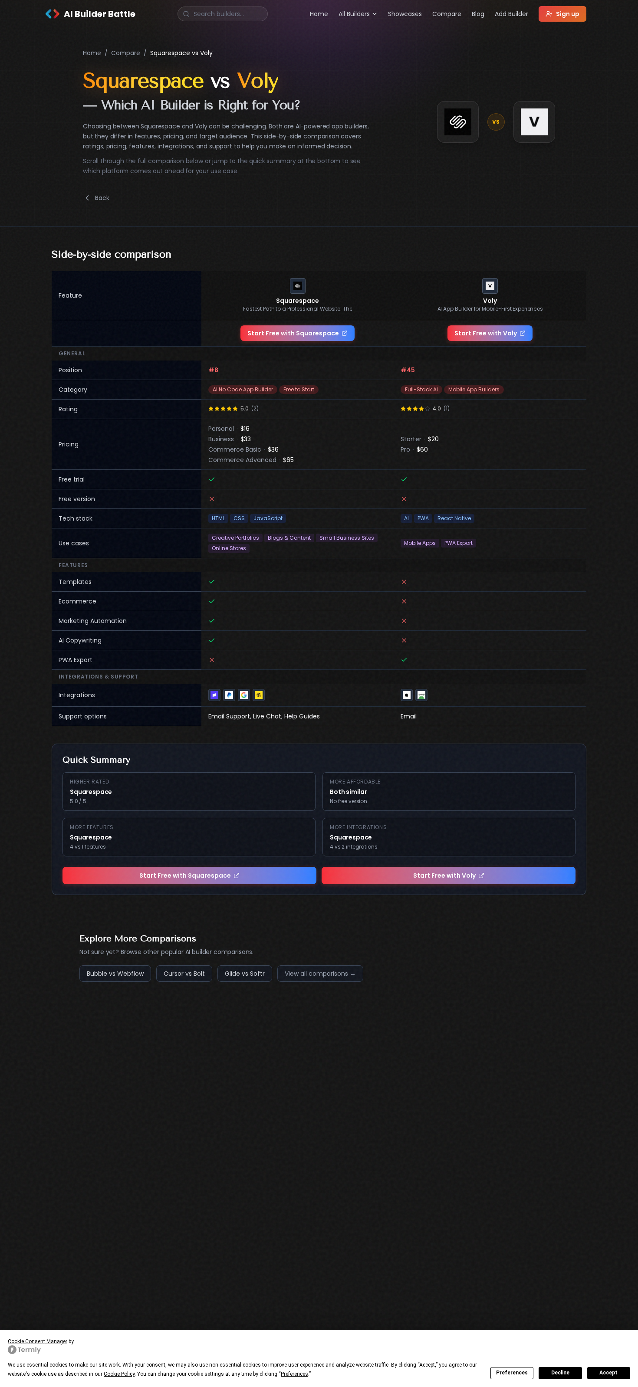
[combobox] (223, 14)
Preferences (512, 1373)
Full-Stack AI (421, 389)
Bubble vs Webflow (115, 973)
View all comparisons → (320, 973)
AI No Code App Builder (243, 389)
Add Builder (511, 14)
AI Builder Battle (99, 14)
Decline (560, 1373)
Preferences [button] (294, 1374)
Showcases (405, 14)
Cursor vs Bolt (184, 973)
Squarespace (297, 300)
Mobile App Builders (474, 389)
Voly (490, 300)
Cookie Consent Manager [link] (37, 1341)
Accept (608, 1373)
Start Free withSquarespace (293, 333)
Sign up (567, 14)
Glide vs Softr (245, 973)
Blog (478, 14)
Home (319, 14)
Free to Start (298, 389)
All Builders (354, 14)
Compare (446, 14)
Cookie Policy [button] (119, 1374)
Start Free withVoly (485, 333)
